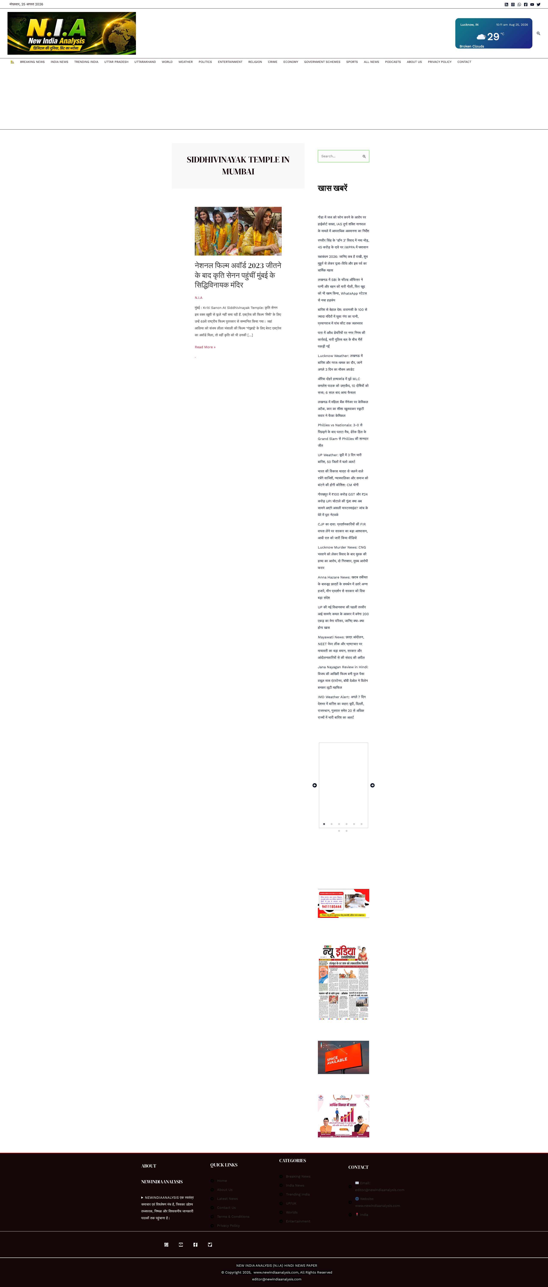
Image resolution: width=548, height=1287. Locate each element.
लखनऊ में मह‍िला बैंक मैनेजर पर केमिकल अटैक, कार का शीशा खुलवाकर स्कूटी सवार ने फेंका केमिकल (343, 409)
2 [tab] (332, 824)
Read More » (205, 346)
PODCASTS (393, 61)
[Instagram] (513, 4)
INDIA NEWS (59, 61)
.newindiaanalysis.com (280, 1272)
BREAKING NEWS (32, 61)
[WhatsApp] (519, 4)
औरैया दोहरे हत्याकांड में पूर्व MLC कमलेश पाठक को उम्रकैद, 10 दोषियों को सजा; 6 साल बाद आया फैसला (343, 386)
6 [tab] (362, 824)
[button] (539, 33)
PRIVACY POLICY (439, 61)
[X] (210, 1245)
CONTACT (464, 61)
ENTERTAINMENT (230, 61)
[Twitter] (539, 4)
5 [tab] (354, 824)
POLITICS (205, 61)
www (257, 1272)
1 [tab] (324, 824)
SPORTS (352, 61)
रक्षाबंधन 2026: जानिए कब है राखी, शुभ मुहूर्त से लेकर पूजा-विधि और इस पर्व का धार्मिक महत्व (343, 263)
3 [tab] (339, 824)
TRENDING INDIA (86, 61)
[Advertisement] (240, 97)
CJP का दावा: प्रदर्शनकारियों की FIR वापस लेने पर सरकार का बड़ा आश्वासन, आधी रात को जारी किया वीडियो (343, 531)
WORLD (167, 61)
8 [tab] (347, 831)
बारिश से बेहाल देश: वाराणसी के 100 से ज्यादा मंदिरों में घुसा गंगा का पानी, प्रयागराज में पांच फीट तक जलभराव (342, 316)
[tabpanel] (343, 785)
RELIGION (255, 61)
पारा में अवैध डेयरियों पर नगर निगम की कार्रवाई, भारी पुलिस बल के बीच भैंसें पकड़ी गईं (341, 339)
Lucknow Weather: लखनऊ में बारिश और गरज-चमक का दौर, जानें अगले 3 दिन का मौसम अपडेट (340, 363)
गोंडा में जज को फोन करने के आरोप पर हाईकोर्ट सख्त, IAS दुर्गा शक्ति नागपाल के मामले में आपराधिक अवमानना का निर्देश (343, 224)
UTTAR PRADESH (116, 61)
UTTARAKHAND (145, 61)
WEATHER (186, 61)
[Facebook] (526, 4)
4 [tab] (347, 824)
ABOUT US (414, 61)
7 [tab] (339, 831)
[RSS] (506, 4)
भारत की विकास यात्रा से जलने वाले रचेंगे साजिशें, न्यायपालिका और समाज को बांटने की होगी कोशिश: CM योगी (343, 478)
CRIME (272, 61)
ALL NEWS (371, 61)
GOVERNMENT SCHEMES (322, 61)
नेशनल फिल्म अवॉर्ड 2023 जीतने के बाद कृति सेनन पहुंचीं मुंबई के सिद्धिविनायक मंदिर (238, 275)
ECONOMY (290, 61)
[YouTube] (532, 4)
